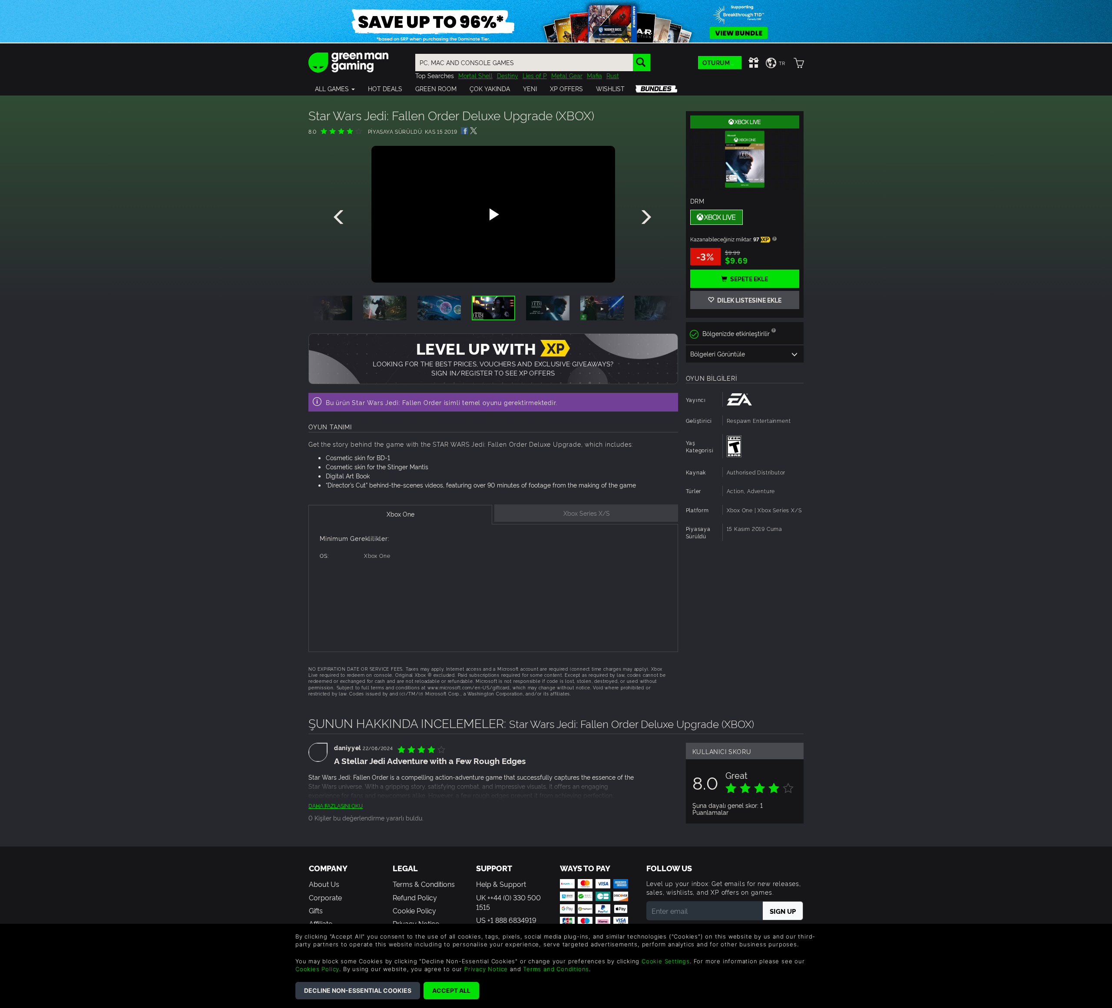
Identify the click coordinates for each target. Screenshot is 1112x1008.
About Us (324, 884)
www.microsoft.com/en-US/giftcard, (469, 687)
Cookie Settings (666, 961)
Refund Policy (415, 897)
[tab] (400, 514)
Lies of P (535, 75)
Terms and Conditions (556, 968)
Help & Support (501, 884)
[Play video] (493, 214)
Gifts (316, 910)
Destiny (507, 75)
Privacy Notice (486, 968)
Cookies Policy (317, 968)
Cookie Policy (414, 910)
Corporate (325, 897)
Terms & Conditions (424, 884)
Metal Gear (566, 75)
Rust (612, 75)
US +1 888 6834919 (506, 920)
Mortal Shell (475, 75)
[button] (334, 89)
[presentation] (340, 217)
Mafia (594, 75)
